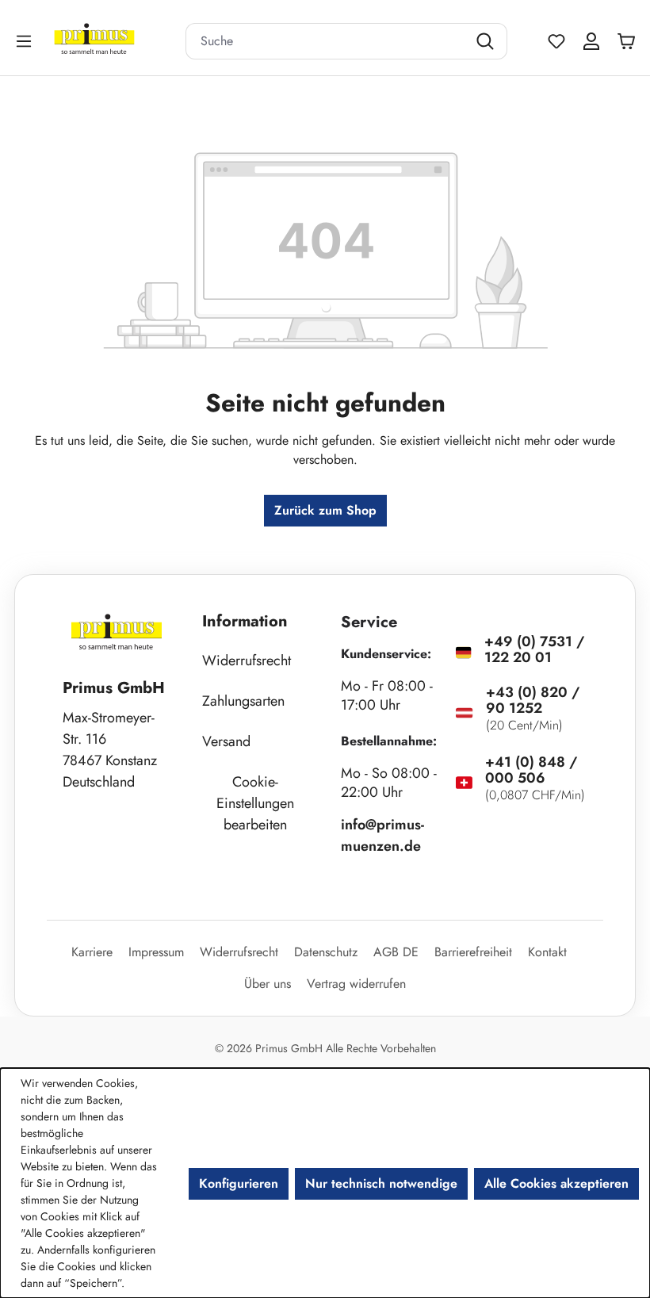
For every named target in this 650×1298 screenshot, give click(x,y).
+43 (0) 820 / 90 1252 (532, 700)
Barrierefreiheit (473, 952)
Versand (226, 741)
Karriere (92, 952)
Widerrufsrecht (246, 660)
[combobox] (326, 41)
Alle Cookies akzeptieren (556, 1183)
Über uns (267, 983)
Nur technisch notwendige (381, 1183)
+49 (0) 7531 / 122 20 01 (534, 649)
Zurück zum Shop (325, 510)
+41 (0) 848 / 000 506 (531, 770)
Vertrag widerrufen (356, 983)
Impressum (156, 952)
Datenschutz (326, 952)
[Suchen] (487, 41)
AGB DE (396, 952)
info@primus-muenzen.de (382, 835)
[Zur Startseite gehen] (114, 40)
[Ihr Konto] (591, 41)
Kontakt (547, 952)
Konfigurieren (238, 1183)
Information (245, 621)
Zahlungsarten (243, 701)
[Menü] (25, 41)
